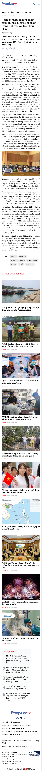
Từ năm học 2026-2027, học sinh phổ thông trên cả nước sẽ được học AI (21, 491)
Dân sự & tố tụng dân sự (12, 12)
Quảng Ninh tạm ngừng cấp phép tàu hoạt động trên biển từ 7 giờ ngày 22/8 (20, 308)
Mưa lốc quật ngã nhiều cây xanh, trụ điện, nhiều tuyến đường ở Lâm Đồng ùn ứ (21, 454)
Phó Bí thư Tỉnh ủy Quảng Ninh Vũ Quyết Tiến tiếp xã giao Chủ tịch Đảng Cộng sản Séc (20, 565)
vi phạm (13, 264)
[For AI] (14, 48)
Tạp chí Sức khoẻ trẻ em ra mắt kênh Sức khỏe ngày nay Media (20, 382)
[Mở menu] (39, 4)
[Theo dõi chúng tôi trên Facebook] (17, 718)
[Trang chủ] (21, 713)
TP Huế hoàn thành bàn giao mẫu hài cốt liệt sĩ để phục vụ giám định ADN (20, 418)
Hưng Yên (22, 256)
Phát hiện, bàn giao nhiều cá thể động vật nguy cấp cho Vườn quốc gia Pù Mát (20, 345)
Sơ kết (21, 264)
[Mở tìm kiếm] (34, 4)
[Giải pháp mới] (29, 769)
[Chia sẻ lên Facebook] (3, 48)
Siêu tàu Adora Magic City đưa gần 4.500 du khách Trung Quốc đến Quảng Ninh (17, 670)
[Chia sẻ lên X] (6, 48)
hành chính (30, 264)
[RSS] (24, 718)
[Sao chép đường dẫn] (10, 48)
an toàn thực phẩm (17, 260)
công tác (13, 256)
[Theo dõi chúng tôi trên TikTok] (21, 718)
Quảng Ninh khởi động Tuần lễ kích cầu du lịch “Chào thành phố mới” (17, 679)
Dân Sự (28, 12)
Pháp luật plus (32, 260)
